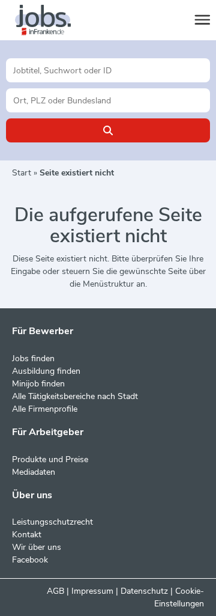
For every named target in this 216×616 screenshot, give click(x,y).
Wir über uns (36, 547)
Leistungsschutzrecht (52, 522)
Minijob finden (38, 383)
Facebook (30, 560)
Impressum (92, 591)
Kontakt (26, 534)
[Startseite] (54, 20)
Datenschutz (144, 591)
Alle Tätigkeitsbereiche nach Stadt (75, 396)
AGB (55, 591)
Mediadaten (33, 472)
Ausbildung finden (46, 371)
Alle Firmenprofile (44, 409)
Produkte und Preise (50, 459)
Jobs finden (33, 358)
